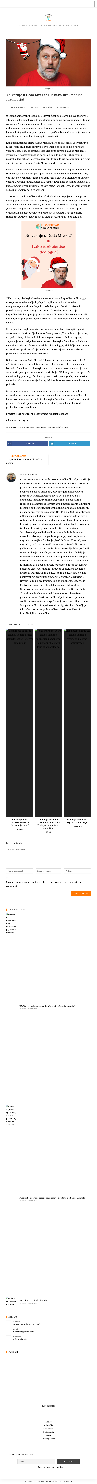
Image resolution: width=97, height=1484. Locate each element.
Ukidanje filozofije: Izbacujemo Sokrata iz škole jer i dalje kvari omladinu (48, 823)
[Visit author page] (11, 477)
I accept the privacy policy (50, 1467)
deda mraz (15, 427)
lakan (43, 427)
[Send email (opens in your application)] (86, 4)
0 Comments (63, 107)
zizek (65, 427)
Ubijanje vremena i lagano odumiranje (77, 821)
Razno (48, 1435)
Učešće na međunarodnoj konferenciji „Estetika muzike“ (47, 1006)
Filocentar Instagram (18, 420)
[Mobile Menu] (7, 4)
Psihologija (48, 1432)
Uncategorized (48, 1438)
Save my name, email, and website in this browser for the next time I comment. (45, 883)
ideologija (24, 427)
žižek (60, 427)
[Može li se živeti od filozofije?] (11, 1301)
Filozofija (47, 107)
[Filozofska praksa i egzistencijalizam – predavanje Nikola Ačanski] (11, 1199)
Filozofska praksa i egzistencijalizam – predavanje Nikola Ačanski (52, 1198)
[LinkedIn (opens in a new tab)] (80, 4)
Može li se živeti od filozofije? (33, 1300)
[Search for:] (10, 4)
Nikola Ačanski (16, 107)
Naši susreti (48, 1428)
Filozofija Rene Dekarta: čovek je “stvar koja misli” (19, 822)
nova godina (52, 427)
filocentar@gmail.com (23, 1331)
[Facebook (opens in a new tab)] (69, 4)
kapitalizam (35, 427)
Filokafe (48, 1421)
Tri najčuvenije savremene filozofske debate (43, 413)
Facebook (13, 1352)
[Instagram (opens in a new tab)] (75, 4)
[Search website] (92, 4)
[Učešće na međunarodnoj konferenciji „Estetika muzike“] (11, 1007)
